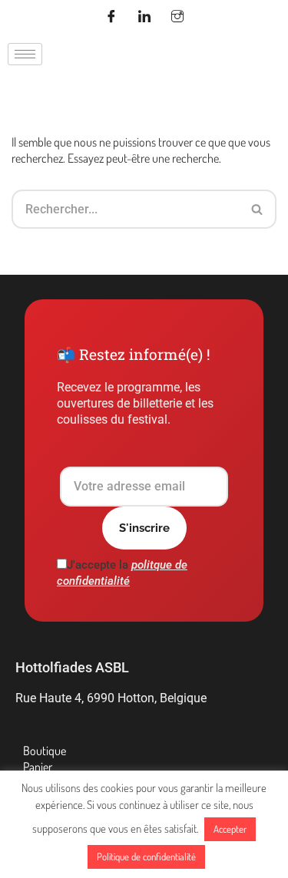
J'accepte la (122, 573)
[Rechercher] (257, 209)
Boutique (44, 750)
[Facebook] (111, 17)
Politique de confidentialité (146, 856)
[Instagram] (177, 17)
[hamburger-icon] (25, 54)
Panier (37, 766)
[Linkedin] (144, 17)
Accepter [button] (230, 829)
